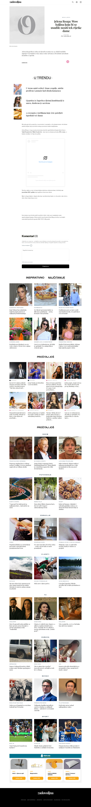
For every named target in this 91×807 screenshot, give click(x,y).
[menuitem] (76, 2)
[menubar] (76, 2)
